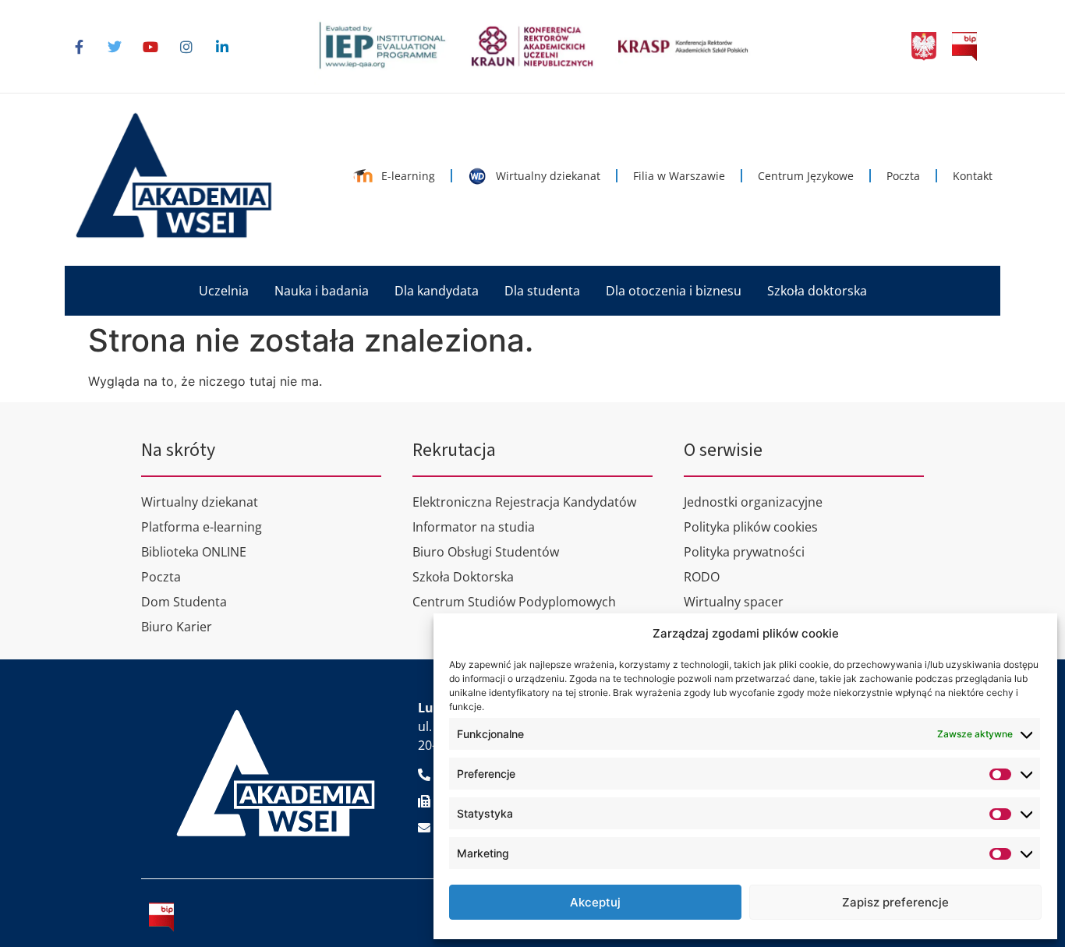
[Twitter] (115, 47)
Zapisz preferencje (895, 902)
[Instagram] (186, 47)
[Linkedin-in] (222, 47)
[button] (224, 291)
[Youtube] (150, 47)
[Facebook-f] (79, 47)
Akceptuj (595, 902)
